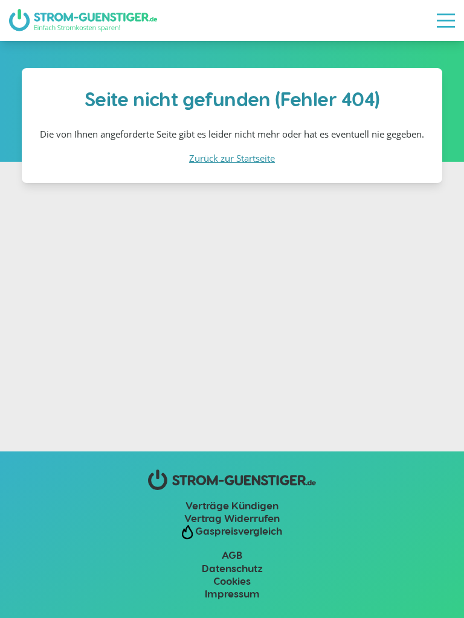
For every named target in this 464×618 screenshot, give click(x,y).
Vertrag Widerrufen (232, 518)
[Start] (83, 20)
